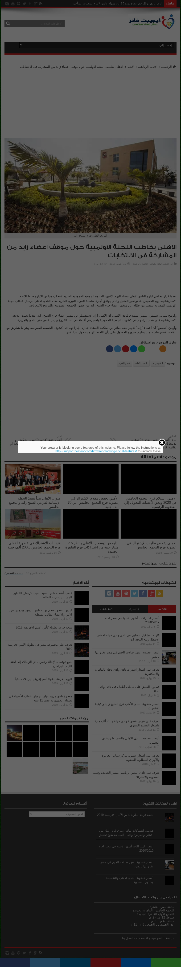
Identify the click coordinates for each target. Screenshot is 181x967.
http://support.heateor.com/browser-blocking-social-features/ (96, 451)
